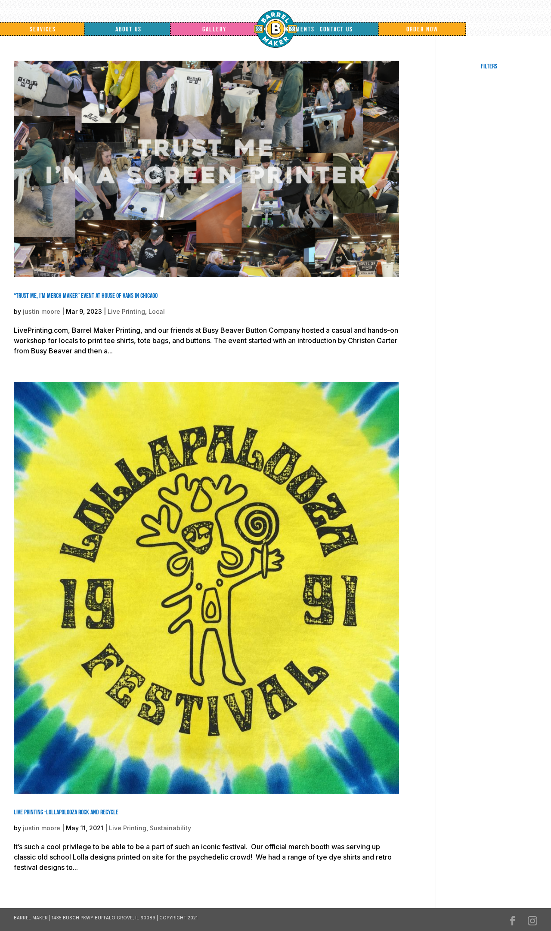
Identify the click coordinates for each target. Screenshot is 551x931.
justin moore (41, 311)
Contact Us (336, 29)
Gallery (214, 29)
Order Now (422, 29)
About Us (128, 29)
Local (157, 311)
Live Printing (126, 311)
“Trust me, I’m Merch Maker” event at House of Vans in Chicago (86, 296)
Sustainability (170, 828)
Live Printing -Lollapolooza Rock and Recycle (66, 812)
